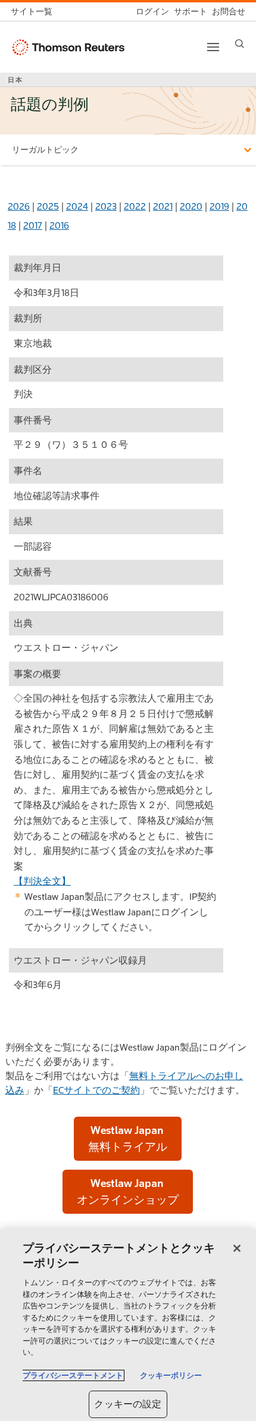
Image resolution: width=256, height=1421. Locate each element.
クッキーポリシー (171, 1375)
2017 (32, 225)
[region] (128, 1325)
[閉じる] (237, 1248)
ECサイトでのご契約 (96, 1090)
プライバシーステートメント (73, 1375)
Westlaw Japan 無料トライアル (127, 1138)
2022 (135, 206)
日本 (15, 80)
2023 (106, 206)
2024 (77, 206)
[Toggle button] (213, 47)
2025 (48, 206)
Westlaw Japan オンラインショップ (128, 1191)
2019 (219, 206)
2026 (19, 206)
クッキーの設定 (127, 1404)
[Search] (239, 44)
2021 (163, 206)
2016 (59, 225)
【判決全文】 (42, 881)
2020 (191, 206)
